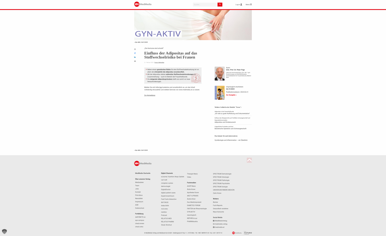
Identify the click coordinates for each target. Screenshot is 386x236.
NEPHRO (192, 218)
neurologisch (191, 215)
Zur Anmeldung (149, 95)
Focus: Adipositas (159, 62)
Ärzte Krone (191, 189)
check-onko (139, 227)
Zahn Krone (217, 193)
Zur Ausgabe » (231, 95)
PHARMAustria (192, 221)
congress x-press (167, 183)
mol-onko (164, 209)
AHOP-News (191, 186)
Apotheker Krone (193, 192)
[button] (4, 231)
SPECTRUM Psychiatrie (221, 183)
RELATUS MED (166, 218)
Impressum (139, 202)
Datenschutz (139, 208)
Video (189, 177)
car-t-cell (164, 180)
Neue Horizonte (218, 212)
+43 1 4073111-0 (203, 233)
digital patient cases (168, 193)
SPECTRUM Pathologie (221, 180)
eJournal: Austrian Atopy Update (172, 177)
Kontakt (138, 192)
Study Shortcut (166, 225)
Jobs (137, 189)
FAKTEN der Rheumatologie (197, 209)
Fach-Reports (217, 205)
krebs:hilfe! (165, 206)
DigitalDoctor (165, 189)
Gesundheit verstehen (220, 209)
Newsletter (139, 198)
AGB (136, 205)
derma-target (165, 186)
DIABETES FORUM (193, 205)
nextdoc (164, 212)
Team (137, 186)
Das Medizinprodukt (194, 202)
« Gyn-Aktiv (137, 42)
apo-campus (139, 220)
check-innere (139, 223)
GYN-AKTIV (191, 212)
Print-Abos (139, 195)
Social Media (217, 217)
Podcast (164, 215)
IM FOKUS (164, 202)
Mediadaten (139, 182)
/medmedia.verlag (220, 224)
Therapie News (192, 174)
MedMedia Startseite (142, 173)
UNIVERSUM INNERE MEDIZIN (223, 190)
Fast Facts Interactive (168, 199)
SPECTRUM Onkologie (221, 177)
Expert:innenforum (167, 196)
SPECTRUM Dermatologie (222, 174)
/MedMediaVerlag (220, 221)
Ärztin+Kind (191, 199)
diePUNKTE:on (140, 217)
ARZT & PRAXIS (192, 196)
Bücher (215, 202)
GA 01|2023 (144, 42)
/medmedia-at (219, 227)
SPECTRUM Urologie (220, 187)
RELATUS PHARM (167, 222)
